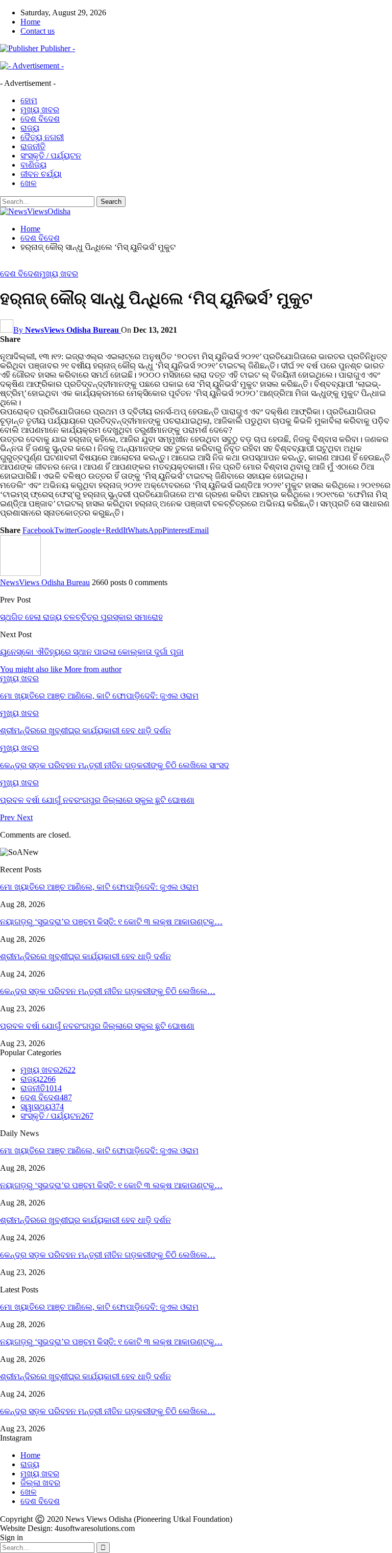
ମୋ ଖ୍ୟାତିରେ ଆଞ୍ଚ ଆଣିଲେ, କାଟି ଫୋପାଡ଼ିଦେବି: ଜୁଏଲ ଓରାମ (99, 887)
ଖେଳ (28, 183)
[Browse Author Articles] (20, 573)
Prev (8, 817)
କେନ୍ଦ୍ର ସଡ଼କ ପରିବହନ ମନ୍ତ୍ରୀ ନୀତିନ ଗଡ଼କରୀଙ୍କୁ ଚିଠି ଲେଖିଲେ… (107, 991)
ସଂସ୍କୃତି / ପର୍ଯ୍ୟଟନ (50, 155)
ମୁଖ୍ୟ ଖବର (39, 109)
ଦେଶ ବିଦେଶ (40, 118)
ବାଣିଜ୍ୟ (33, 164)
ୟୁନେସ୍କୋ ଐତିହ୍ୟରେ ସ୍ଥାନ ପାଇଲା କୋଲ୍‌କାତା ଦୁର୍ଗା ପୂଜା (92, 651)
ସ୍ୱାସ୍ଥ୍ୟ (42, 1106)
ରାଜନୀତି (32, 146)
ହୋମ (28, 100)
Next (25, 817)
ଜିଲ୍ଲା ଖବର (40, 1482)
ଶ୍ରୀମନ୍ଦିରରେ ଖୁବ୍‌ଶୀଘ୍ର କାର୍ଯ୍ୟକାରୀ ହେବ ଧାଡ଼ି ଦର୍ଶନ (85, 956)
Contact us (37, 31)
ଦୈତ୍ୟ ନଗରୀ (42, 137)
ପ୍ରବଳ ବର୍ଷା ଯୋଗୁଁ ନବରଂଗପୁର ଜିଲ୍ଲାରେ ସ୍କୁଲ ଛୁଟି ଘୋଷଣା (97, 1026)
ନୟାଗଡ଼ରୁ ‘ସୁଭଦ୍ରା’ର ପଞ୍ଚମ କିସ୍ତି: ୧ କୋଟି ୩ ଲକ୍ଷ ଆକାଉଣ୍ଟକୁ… (111, 921)
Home (30, 21)
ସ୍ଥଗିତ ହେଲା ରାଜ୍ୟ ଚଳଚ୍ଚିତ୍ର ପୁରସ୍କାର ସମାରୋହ (81, 617)
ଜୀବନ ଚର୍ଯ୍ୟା (41, 174)
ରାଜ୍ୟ (29, 128)
